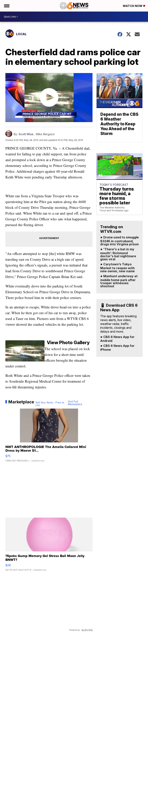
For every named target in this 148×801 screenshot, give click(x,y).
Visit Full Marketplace (75, 403)
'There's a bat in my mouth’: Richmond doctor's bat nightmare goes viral (118, 254)
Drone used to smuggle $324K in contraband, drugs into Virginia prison (119, 241)
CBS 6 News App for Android (117, 339)
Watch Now (133, 6)
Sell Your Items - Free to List (50, 404)
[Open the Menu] (6, 6)
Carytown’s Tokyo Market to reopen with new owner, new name (117, 268)
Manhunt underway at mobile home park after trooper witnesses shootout (119, 281)
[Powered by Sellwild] (86, 630)
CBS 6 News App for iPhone (117, 347)
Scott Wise (25, 134)
